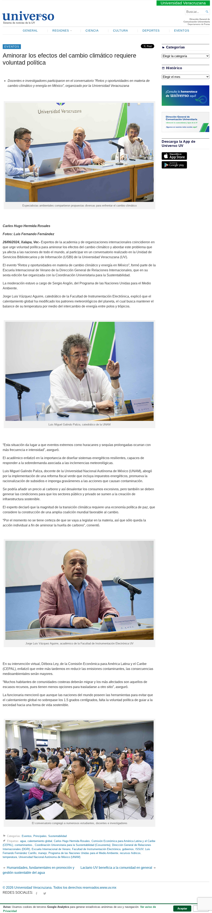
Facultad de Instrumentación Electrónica (96, 849)
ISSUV (139, 849)
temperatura (10, 857)
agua (23, 841)
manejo (42, 853)
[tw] (44, 892)
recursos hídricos (130, 853)
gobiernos (128, 849)
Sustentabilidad (57, 836)
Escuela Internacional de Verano (51, 849)
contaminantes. (24, 845)
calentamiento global (40, 841)
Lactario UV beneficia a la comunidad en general (116, 867)
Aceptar (182, 908)
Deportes (151, 30)
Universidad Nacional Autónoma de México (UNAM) (49, 857)
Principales (40, 836)
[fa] (36, 892)
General (30, 30)
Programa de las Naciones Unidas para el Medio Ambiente (83, 853)
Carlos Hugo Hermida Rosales (72, 841)
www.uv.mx (108, 887)
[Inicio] (28, 22)
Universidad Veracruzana (183, 3)
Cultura (120, 30)
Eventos (181, 30)
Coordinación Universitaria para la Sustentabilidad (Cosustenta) (72, 845)
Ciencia (92, 30)
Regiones (60, 30)
